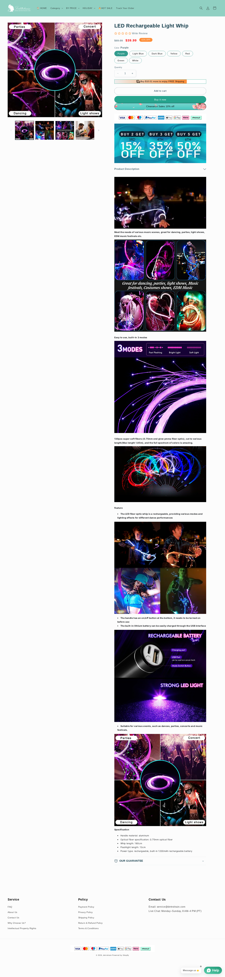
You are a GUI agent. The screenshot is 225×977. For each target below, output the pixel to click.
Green (121, 60)
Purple (121, 53)
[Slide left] (11, 130)
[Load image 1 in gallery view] (24, 130)
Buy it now (160, 99)
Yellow (173, 53)
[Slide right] (98, 130)
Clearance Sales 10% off (160, 106)
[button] (56, 8)
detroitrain (107, 955)
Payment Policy (86, 907)
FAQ (10, 907)
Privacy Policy (85, 912)
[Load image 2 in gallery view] (44, 130)
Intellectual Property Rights (22, 928)
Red (187, 53)
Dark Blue (157, 53)
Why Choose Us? (17, 923)
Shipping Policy (86, 917)
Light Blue (138, 53)
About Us (12, 912)
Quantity (118, 67)
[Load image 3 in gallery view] (64, 130)
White (135, 60)
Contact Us (13, 917)
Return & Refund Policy (90, 923)
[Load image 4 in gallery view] (85, 130)
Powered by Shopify (120, 955)
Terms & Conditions (88, 928)
